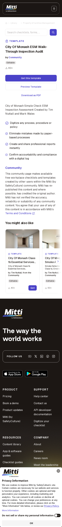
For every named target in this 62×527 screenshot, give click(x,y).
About (37, 444)
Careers (38, 451)
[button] (22, 261)
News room (41, 458)
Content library (12, 444)
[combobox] (26, 32)
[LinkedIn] (41, 356)
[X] (35, 356)
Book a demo (11, 403)
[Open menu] (54, 8)
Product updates (13, 410)
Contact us (40, 403)
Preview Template (31, 86)
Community (15, 57)
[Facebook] (47, 356)
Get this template (31, 78)
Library (14, 23)
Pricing (7, 396)
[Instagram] (53, 356)
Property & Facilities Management (39, 23)
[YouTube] (29, 356)
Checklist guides (13, 462)
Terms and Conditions (18, 213)
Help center (41, 396)
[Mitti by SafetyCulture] (11, 8)
